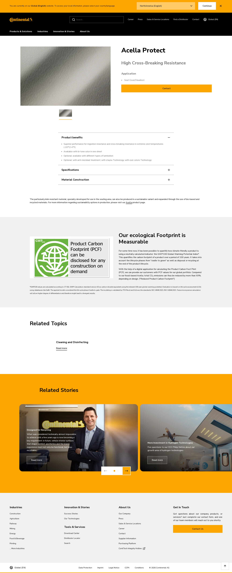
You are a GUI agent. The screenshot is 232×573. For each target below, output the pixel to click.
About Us (85, 31)
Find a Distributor (180, 19)
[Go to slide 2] (117, 470)
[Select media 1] (65, 113)
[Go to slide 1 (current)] (114, 471)
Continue (207, 5)
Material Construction (75, 179)
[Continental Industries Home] (20, 20)
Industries (42, 31)
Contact (195, 19)
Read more (36, 460)
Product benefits (72, 137)
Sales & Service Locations (158, 19)
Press (140, 19)
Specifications (70, 170)
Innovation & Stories (64, 31)
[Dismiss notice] (220, 6)
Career (131, 19)
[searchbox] (97, 19)
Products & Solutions (21, 31)
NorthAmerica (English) (151, 5)
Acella (129, 202)
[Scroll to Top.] (225, 566)
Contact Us (197, 528)
